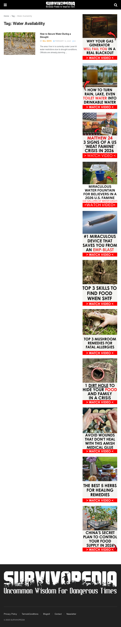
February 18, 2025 (63, 41)
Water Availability (24, 16)
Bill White (47, 41)
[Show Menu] (5, 4)
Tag (13, 16)
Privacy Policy (10, 613)
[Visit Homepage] (60, 5)
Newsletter (71, 613)
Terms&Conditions (30, 613)
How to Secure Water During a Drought (55, 35)
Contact (58, 613)
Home (6, 16)
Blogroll (46, 613)
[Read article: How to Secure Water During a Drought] (19, 43)
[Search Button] (115, 4)
